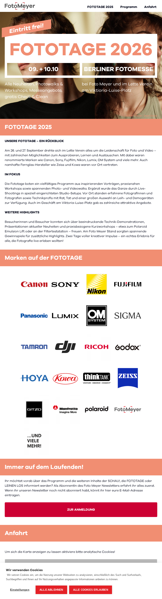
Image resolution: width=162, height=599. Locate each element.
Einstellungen (19, 589)
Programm (128, 7)
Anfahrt (150, 7)
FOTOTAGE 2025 (100, 7)
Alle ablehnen (51, 589)
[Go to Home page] (20, 6)
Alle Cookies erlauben (90, 589)
